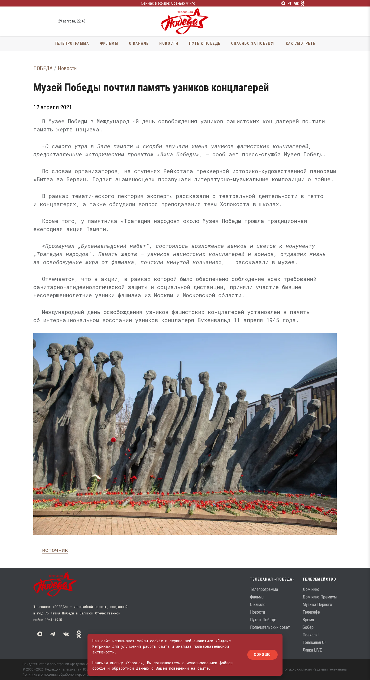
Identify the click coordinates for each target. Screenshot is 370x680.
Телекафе (311, 612)
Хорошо (262, 655)
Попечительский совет (270, 627)
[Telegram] (290, 3)
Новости (168, 43)
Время (308, 619)
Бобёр (308, 627)
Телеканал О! (314, 642)
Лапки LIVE (312, 650)
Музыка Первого (317, 604)
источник (55, 549)
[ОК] (303, 3)
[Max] (283, 3)
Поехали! (311, 634)
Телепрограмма (72, 43)
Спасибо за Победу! (253, 43)
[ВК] (296, 3)
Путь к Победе (204, 43)
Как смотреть (301, 43)
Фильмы (109, 43)
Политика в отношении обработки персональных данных (66, 674)
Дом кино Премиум (320, 597)
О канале (138, 43)
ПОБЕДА (43, 68)
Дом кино (311, 589)
